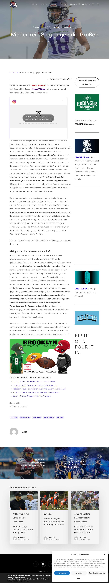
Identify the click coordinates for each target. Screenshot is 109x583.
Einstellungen (16, 579)
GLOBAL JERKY (82, 157)
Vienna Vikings (68, 27)
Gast (41, 42)
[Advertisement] (87, 226)
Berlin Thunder (40, 27)
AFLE (15, 514)
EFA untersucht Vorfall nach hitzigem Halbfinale (34, 381)
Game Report (25, 417)
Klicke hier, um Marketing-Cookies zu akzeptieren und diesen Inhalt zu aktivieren (38, 118)
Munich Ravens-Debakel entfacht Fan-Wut (32, 396)
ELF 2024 (14, 417)
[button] (105, 554)
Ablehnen (79, 573)
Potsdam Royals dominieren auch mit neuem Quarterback (39, 389)
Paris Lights (18, 522)
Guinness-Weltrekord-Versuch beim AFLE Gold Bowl (36, 392)
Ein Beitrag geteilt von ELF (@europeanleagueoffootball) (38, 123)
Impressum (43, 571)
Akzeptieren (62, 573)
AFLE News (24, 514)
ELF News (54, 27)
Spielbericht (37, 417)
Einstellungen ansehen (97, 573)
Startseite (14, 72)
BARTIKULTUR (81, 289)
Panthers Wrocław (82, 518)
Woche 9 (60, 417)
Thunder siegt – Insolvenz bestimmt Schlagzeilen (35, 385)
